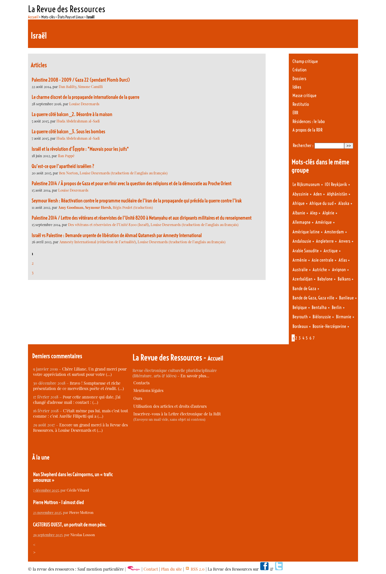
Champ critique (305, 61)
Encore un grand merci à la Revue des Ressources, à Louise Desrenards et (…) (80, 427)
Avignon (339, 269)
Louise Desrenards (84, 103)
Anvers (344, 241)
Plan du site (171, 569)
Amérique (323, 222)
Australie (300, 269)
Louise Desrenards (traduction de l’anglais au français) (124, 172)
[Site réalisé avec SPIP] (133, 569)
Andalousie (301, 241)
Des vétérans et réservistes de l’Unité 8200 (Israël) (108, 224)
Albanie (298, 213)
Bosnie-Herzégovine (329, 326)
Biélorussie (322, 316)
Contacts (141, 382)
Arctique (331, 250)
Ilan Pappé (66, 155)
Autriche (320, 269)
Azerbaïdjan (302, 279)
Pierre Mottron (81, 512)
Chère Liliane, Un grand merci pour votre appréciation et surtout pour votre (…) (80, 371)
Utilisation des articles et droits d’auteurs (170, 406)
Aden (317, 194)
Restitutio (300, 104)
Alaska (343, 203)
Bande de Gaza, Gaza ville (313, 298)
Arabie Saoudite (305, 250)
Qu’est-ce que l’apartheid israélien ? (63, 166)
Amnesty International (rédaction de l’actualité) (97, 241)
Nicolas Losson (82, 534)
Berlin (337, 307)
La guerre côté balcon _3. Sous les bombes (68, 131)
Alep (313, 213)
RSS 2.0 (197, 569)
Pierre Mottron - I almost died (58, 502)
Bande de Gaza (304, 288)
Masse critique (304, 95)
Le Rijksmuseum (306, 184)
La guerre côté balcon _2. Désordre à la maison (72, 114)
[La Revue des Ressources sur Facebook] (264, 569)
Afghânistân (337, 194)
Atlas (343, 260)
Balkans (345, 279)
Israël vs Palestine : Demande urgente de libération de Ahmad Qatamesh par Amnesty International (117, 235)
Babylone (325, 279)
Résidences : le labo (308, 121)
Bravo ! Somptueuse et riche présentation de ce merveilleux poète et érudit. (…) (78, 385)
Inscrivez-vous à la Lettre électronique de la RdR (177, 414)
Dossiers (299, 78)
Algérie (328, 213)
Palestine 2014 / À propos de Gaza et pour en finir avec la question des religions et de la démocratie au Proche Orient (131, 183)
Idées (296, 87)
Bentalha (319, 307)
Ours (137, 398)
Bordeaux (300, 326)
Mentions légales (148, 390)
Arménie (299, 260)
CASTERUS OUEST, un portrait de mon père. (70, 524)
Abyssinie (300, 194)
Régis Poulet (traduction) (133, 207)
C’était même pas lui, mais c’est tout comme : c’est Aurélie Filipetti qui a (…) (80, 413)
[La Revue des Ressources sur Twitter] (278, 569)
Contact (151, 569)
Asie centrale (322, 260)
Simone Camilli (90, 86)
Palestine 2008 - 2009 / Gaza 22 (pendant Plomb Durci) (81, 80)
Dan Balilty (67, 86)
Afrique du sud (321, 203)
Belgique (299, 307)
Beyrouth (300, 316)
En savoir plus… (195, 375)
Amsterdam (334, 232)
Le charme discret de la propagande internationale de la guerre (85, 97)
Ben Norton (68, 172)
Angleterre (325, 241)
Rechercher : (303, 145)
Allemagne (301, 222)
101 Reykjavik (336, 184)
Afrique (298, 203)
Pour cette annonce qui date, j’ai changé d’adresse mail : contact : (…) (76, 399)
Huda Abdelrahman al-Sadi (78, 121)
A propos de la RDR (307, 130)
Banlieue (346, 298)
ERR (295, 112)
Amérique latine (306, 232)
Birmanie (343, 316)
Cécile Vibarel (78, 490)
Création (299, 70)
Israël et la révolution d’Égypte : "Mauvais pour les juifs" (80, 149)
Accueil (33, 16)
